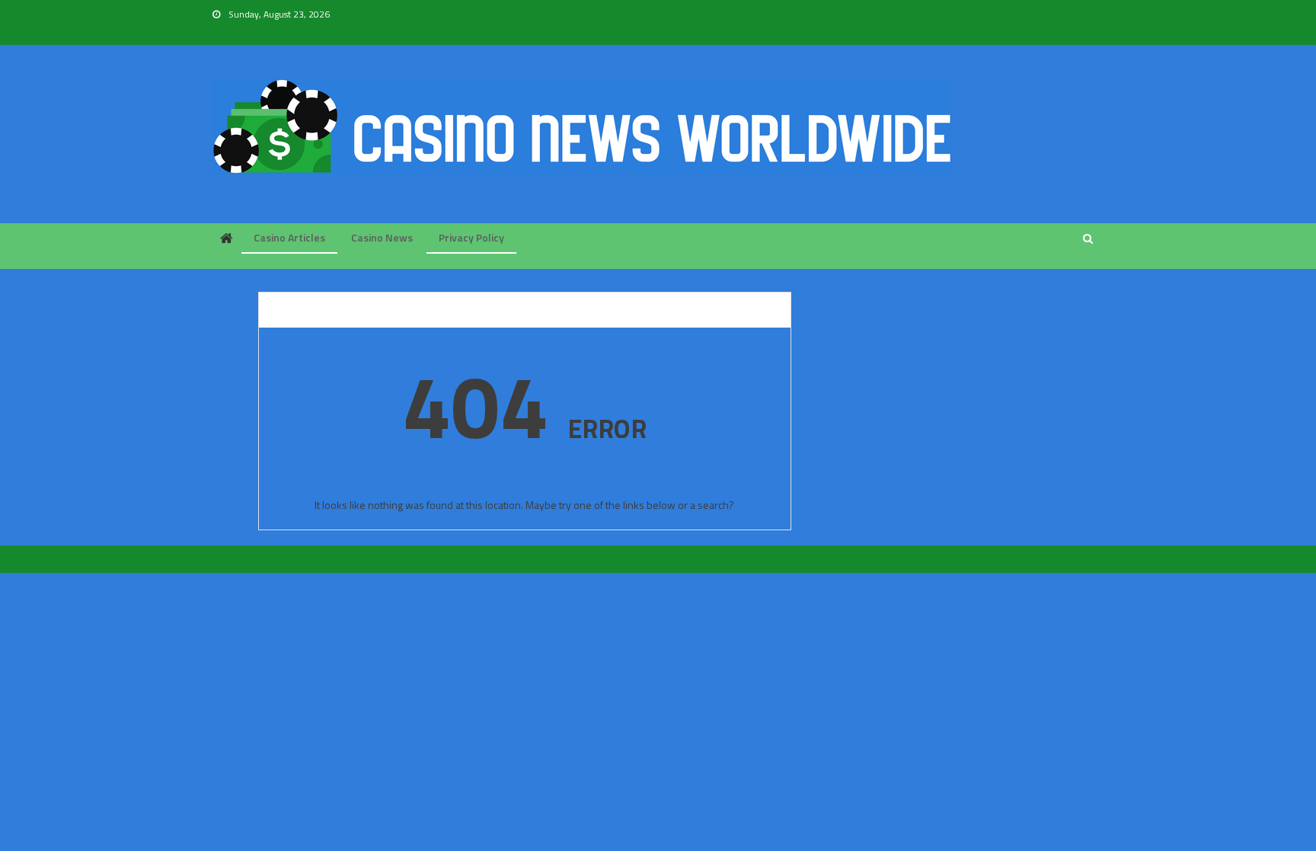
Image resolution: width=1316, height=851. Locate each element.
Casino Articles (289, 237)
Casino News (382, 237)
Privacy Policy (471, 237)
